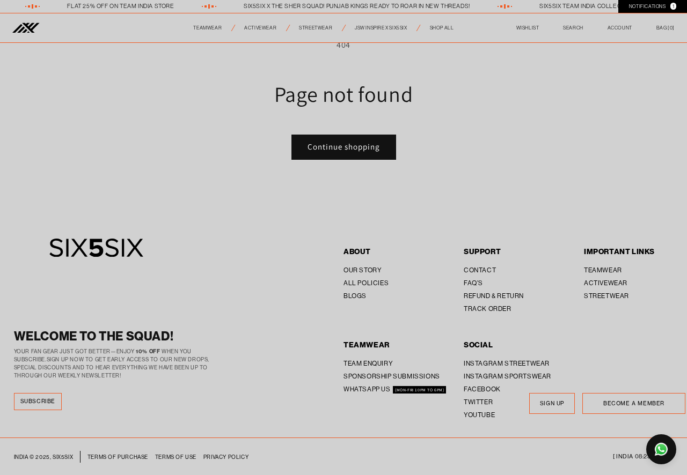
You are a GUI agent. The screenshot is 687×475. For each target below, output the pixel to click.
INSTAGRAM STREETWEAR (507, 363)
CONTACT (480, 270)
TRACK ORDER (487, 309)
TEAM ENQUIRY (368, 363)
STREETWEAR (315, 28)
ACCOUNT (620, 28)
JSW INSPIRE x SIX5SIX (381, 28)
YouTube (479, 415)
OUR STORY (363, 270)
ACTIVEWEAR (260, 28)
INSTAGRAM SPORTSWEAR (507, 376)
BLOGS (355, 296)
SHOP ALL (442, 28)
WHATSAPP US (368, 389)
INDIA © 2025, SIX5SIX (44, 457)
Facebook (482, 389)
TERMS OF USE (175, 457)
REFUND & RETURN (494, 296)
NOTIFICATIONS (651, 6)
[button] (665, 27)
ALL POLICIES (366, 283)
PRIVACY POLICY (226, 457)
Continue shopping (344, 147)
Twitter (478, 402)
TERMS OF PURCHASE (117, 457)
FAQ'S (473, 283)
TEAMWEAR (207, 28)
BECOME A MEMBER (633, 403)
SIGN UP (552, 403)
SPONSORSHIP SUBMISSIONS (392, 376)
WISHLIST (527, 28)
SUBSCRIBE (37, 401)
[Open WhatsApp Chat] (661, 449)
